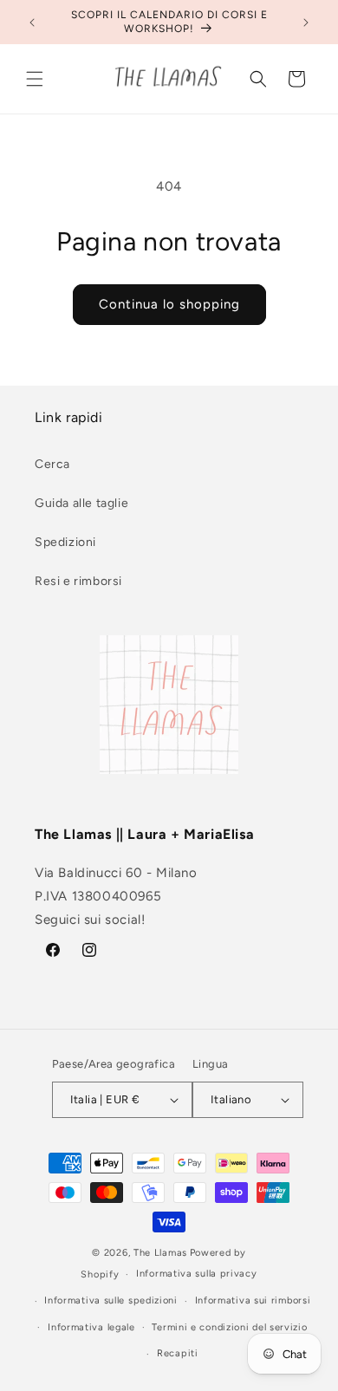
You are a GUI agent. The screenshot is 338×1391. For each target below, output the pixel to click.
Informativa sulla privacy (196, 1273)
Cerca (52, 464)
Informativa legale (91, 1327)
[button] (35, 79)
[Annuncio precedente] (32, 22)
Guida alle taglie (81, 503)
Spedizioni (65, 542)
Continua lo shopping (169, 304)
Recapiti (177, 1353)
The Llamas (160, 1252)
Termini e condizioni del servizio (229, 1327)
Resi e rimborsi (78, 581)
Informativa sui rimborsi (253, 1300)
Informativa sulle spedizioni (111, 1300)
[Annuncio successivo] (306, 22)
